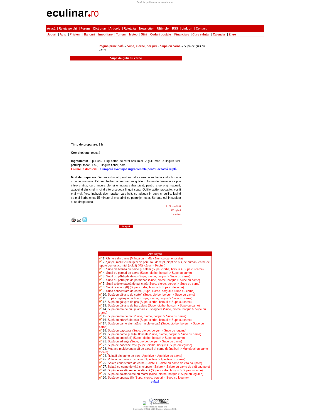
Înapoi (126, 226)
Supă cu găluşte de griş (123, 302)
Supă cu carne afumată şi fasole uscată (134, 323)
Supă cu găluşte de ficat (124, 298)
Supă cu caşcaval (119, 330)
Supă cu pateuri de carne (122, 272)
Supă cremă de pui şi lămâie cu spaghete (135, 309)
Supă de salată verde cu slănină (129, 370)
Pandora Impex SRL (166, 409)
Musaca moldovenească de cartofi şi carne (136, 348)
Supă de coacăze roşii (122, 345)
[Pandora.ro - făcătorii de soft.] (159, 404)
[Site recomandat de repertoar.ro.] (144, 404)
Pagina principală (111, 46)
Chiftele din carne (117, 258)
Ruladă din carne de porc (124, 355)
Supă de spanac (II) (121, 377)
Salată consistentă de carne (126, 363)
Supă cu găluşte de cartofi (125, 294)
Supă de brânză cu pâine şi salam (128, 269)
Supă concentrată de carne (124, 291)
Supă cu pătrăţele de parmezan (126, 280)
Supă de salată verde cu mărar (128, 374)
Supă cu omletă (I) (120, 337)
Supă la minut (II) (117, 287)
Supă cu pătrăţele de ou (122, 276)
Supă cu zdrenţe (118, 341)
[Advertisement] (155, 38)
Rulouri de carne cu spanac (126, 359)
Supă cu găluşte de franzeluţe (127, 305)
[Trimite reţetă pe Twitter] (84, 221)
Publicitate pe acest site (155, 407)
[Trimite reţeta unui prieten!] (79, 221)
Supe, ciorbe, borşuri (142, 46)
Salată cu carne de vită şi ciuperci (130, 366)
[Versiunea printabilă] (73, 221)
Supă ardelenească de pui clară (127, 283)
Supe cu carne (170, 46)
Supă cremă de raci (120, 316)
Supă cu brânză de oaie (123, 320)
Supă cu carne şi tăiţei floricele (128, 334)
